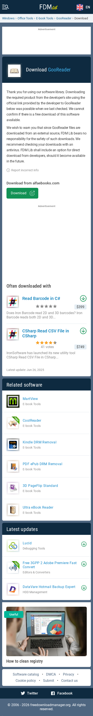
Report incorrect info (25, 170)
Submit (48, 681)
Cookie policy (26, 681)
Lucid (27, 543)
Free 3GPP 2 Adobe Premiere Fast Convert (50, 565)
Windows (8, 18)
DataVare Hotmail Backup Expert (49, 587)
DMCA (51, 674)
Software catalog (26, 674)
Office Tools (25, 18)
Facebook (64, 693)
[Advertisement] (46, 41)
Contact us (69, 681)
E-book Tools (44, 18)
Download (18, 193)
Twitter (32, 693)
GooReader (63, 18)
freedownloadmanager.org (50, 705)
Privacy (68, 674)
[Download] (84, 544)
